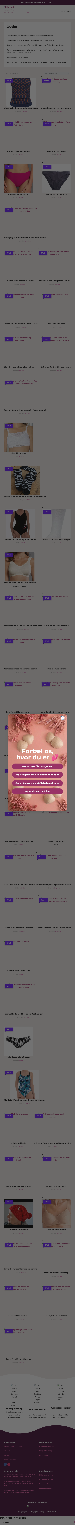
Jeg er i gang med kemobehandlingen (37, 774)
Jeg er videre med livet (38, 791)
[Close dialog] (62, 718)
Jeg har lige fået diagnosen (37, 766)
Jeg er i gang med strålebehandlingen (38, 783)
